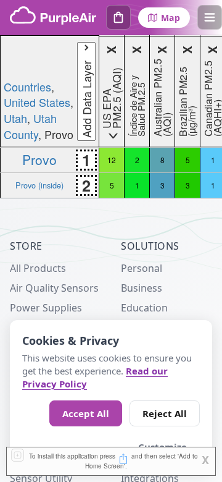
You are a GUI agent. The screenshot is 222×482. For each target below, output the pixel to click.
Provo (39, 159)
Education (144, 308)
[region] (111, 116)
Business (141, 288)
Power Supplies (46, 308)
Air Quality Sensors (54, 288)
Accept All (85, 413)
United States (37, 102)
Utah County (30, 126)
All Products (38, 268)
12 (111, 159)
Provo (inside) (39, 185)
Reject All (164, 413)
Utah (15, 118)
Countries (27, 86)
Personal (141, 268)
